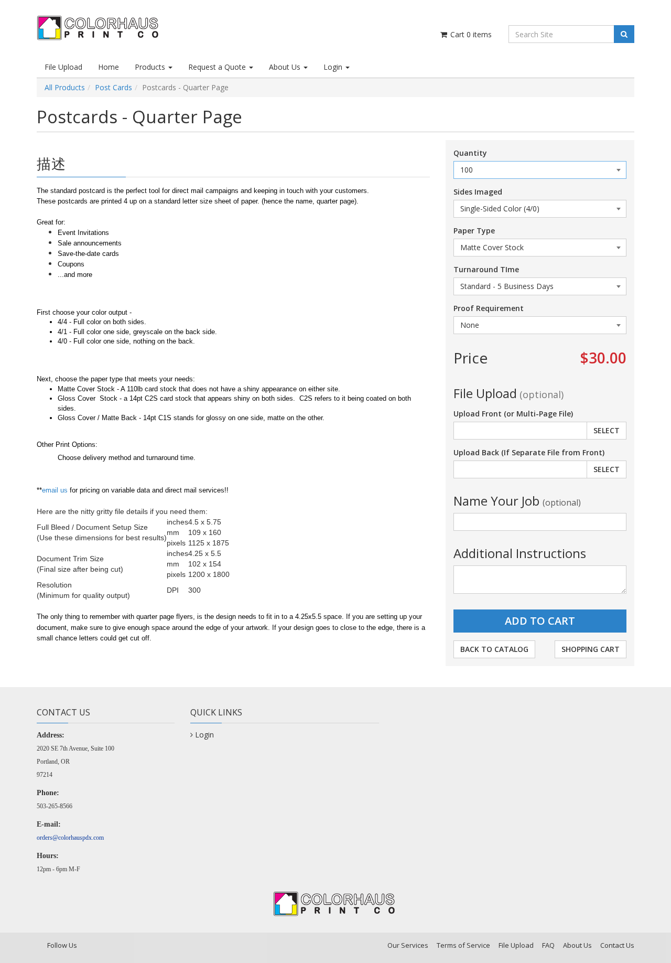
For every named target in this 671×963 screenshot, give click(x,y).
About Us (285, 67)
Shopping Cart (590, 649)
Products (151, 67)
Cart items (470, 34)
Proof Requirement (488, 308)
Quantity (470, 153)
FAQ (548, 945)
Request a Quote (218, 67)
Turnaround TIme (486, 269)
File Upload (63, 67)
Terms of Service (463, 945)
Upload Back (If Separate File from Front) (528, 452)
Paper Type (474, 231)
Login (333, 67)
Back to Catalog (494, 649)
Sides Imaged (477, 192)
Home (108, 67)
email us (55, 490)
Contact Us (617, 945)
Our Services (407, 945)
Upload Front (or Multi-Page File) (513, 414)
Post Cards (113, 87)
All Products (65, 87)
